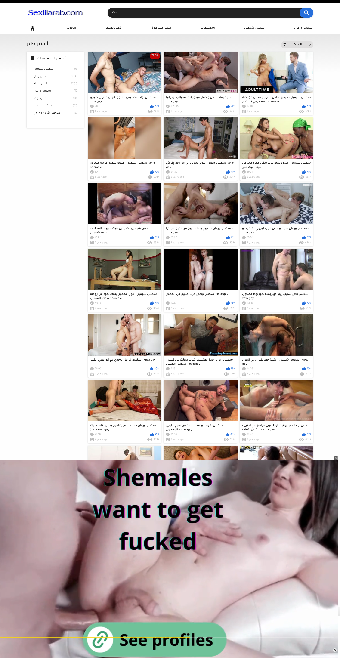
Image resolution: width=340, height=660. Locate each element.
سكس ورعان (303, 28)
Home (32, 28)
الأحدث (71, 28)
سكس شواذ (55, 84)
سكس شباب (55, 106)
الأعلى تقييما (113, 28)
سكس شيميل (254, 28)
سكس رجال (55, 76)
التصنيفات (208, 28)
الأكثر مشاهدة (161, 28)
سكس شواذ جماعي (55, 113)
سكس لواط (55, 98)
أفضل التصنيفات (52, 59)
